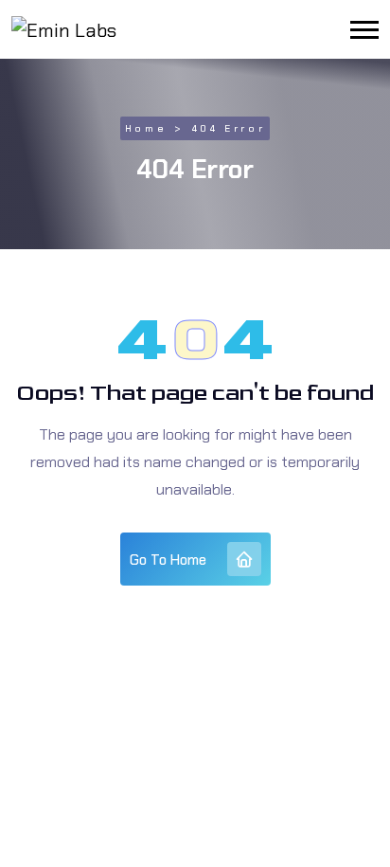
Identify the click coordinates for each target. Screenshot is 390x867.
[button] (364, 30)
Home (146, 128)
